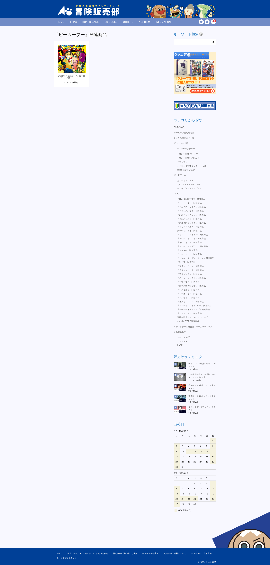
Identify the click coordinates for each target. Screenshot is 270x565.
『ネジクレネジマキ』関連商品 (191, 238)
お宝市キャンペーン (186, 180)
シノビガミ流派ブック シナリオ (191, 165)
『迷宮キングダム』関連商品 (190, 301)
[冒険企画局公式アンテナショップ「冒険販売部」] (89, 13)
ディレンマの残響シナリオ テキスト (202, 365)
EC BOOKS (111, 22)
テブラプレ (182, 161)
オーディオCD (183, 337)
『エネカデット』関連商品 (189, 254)
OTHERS (128, 22)
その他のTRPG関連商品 (188, 321)
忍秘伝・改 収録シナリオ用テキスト (202, 387)
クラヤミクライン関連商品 (189, 230)
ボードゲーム (180, 175)
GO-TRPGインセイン (189, 153)
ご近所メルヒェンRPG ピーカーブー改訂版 (71, 77)
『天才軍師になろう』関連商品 (191, 222)
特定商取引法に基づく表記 (125, 553)
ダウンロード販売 (182, 143)
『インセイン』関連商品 (188, 297)
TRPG (73, 22)
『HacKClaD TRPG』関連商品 (191, 199)
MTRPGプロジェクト (187, 169)
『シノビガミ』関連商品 (188, 289)
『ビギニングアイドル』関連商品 (192, 234)
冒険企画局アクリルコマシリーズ (192, 317)
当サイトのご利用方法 (201, 553)
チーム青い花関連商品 (184, 132)
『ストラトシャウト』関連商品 (191, 277)
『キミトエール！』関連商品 (190, 226)
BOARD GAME (90, 22)
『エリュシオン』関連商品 (189, 313)
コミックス (182, 341)
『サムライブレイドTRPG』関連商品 (194, 305)
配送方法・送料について (175, 553)
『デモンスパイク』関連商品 (190, 210)
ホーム (59, 553)
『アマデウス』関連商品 (188, 281)
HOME (60, 22)
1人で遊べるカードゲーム (189, 184)
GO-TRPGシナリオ (186, 148)
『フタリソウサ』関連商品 (189, 273)
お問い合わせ (102, 553)
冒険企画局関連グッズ (184, 137)
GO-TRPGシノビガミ (189, 157)
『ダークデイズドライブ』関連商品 (193, 309)
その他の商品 (180, 331)
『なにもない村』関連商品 (189, 242)
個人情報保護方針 (150, 553)
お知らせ (87, 553)
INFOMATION (163, 22)
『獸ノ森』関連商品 (186, 262)
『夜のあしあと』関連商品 (189, 218)
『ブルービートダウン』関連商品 (192, 246)
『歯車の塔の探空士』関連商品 (191, 285)
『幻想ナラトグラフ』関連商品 (191, 214)
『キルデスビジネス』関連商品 (191, 206)
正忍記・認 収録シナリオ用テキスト (202, 397)
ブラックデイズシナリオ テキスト (202, 408)
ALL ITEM (144, 22)
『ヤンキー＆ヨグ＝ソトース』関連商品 (195, 258)
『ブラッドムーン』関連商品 (190, 266)
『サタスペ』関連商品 (187, 250)
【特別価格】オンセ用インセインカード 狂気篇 (201, 376)
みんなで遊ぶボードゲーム (189, 188)
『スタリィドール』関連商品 (190, 269)
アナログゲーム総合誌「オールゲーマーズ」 (194, 326)
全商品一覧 (73, 553)
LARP (180, 345)
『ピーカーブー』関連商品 (189, 202)
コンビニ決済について (66, 557)
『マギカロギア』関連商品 (189, 293)
